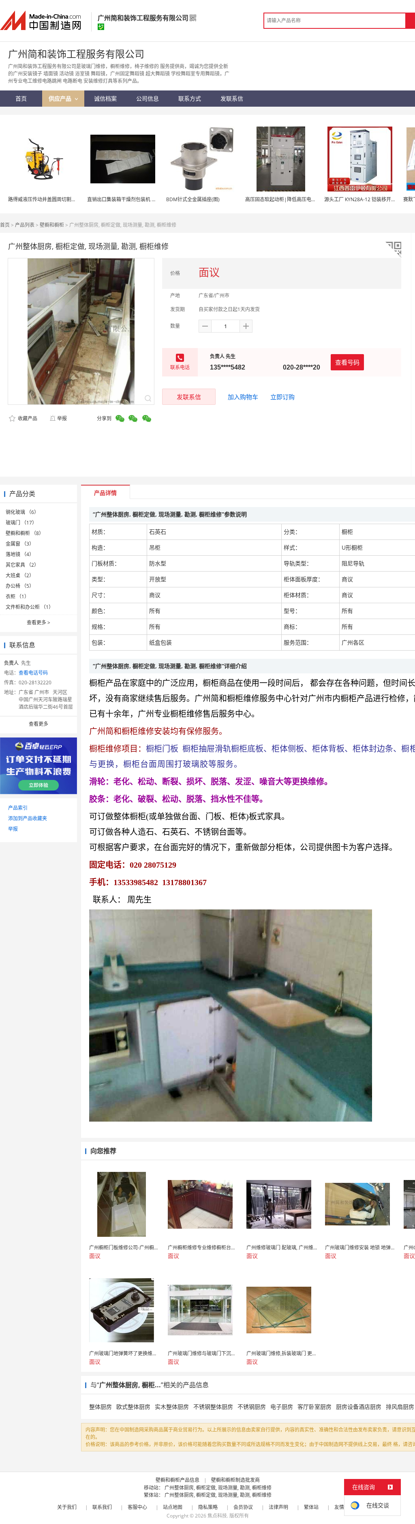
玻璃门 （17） (21, 522)
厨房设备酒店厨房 (358, 1406)
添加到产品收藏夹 (27, 818)
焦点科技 (217, 1515)
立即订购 (282, 397)
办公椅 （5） (20, 586)
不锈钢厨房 (251, 1406)
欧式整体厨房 (133, 1406)
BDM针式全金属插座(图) (193, 199)
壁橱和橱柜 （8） (25, 533)
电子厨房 (281, 1406)
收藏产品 (27, 418)
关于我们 (67, 1507)
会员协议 (243, 1507)
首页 (5, 224)
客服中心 (137, 1507)
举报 (62, 418)
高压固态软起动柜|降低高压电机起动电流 (290, 199)
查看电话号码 (33, 672)
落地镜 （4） (20, 554)
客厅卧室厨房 (314, 1406)
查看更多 (38, 622)
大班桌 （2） (20, 575)
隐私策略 (208, 1507)
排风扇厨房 (400, 1406)
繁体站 (311, 1507)
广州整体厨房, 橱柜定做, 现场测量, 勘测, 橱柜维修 (218, 1487)
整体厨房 (100, 1406)
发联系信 (189, 397)
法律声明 (278, 1507)
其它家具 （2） (22, 564)
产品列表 (24, 224)
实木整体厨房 (172, 1406)
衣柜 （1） (17, 596)
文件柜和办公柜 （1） (29, 607)
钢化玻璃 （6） (22, 512)
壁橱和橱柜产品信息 (177, 1480)
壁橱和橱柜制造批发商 (235, 1480)
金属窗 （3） (20, 543)
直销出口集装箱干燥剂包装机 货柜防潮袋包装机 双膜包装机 (151, 199)
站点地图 (172, 1507)
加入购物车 (243, 397)
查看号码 (347, 362)
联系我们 (102, 1507)
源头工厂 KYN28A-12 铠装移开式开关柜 (367, 199)
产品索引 (18, 807)
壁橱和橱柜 (52, 224)
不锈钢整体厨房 (213, 1406)
